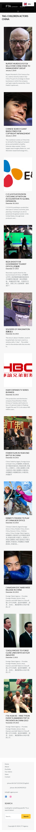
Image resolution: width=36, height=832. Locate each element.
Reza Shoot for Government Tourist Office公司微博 (16, 264)
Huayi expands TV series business (17, 391)
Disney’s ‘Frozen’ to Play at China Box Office (17, 519)
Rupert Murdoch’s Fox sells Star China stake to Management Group (18, 66)
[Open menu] (18, 11)
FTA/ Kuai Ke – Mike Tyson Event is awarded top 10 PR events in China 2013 (18, 718)
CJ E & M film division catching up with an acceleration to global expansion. (17, 197)
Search (26, 816)
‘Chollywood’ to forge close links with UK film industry (18, 652)
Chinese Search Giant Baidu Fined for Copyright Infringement (18, 131)
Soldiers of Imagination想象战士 (18, 330)
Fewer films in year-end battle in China (17, 454)
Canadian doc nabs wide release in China (18, 589)
